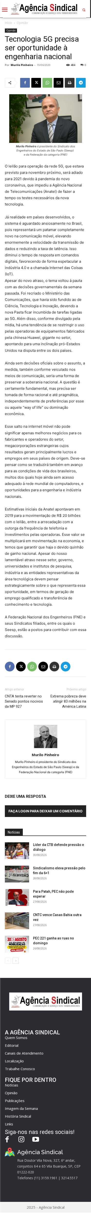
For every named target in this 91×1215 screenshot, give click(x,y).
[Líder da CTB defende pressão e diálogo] (17, 850)
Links (9, 1124)
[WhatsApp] (47, 83)
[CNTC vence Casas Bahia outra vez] (17, 920)
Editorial (11, 1045)
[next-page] (16, 961)
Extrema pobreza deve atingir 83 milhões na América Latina (68, 701)
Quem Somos (16, 1037)
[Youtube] (36, 1140)
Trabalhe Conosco (20, 1068)
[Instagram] (21, 1140)
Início (8, 23)
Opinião (22, 23)
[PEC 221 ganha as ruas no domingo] (17, 944)
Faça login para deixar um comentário (45, 811)
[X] (36, 83)
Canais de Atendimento (24, 1053)
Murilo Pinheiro (22, 65)
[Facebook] (25, 83)
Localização (14, 1060)
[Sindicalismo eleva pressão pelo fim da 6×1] (17, 874)
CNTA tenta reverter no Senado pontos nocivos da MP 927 (24, 701)
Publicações (15, 1100)
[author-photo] (45, 748)
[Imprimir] (69, 83)
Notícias (11, 1085)
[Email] (58, 83)
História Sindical (18, 1116)
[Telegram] (81, 83)
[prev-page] (8, 961)
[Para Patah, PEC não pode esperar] (17, 897)
